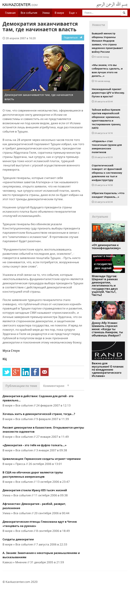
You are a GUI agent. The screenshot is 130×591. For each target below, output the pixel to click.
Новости (98, 25)
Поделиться (72, 37)
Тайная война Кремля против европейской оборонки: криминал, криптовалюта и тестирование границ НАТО (106, 121)
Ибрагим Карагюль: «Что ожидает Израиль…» (108, 197)
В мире (59, 13)
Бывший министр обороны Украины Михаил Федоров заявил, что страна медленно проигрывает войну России (107, 45)
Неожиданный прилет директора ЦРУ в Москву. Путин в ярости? (108, 95)
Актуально (100, 217)
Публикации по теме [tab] (21, 386)
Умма (46, 13)
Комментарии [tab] (56, 386)
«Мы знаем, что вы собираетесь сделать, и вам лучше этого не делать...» (107, 72)
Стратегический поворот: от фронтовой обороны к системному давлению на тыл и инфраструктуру (107, 175)
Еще (72, 13)
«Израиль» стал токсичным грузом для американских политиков (107, 149)
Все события (29, 13)
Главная (10, 13)
